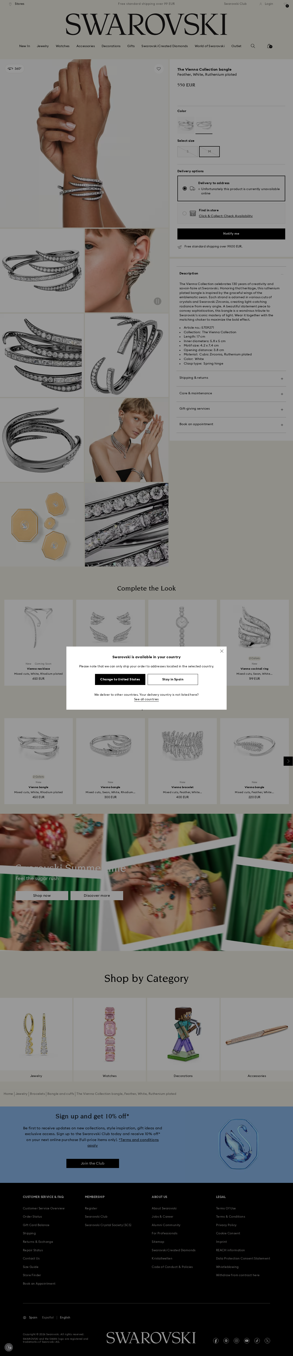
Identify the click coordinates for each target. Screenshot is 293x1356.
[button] (221, 650)
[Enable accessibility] (9, 1347)
